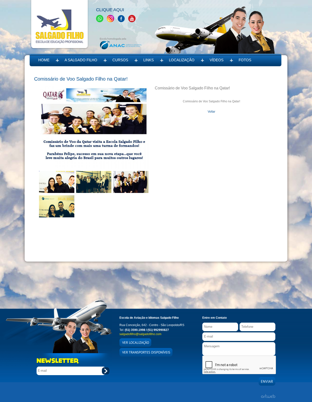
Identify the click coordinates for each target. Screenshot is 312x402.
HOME (43, 60)
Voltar (211, 111)
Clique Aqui (110, 9)
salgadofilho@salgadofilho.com (140, 334)
